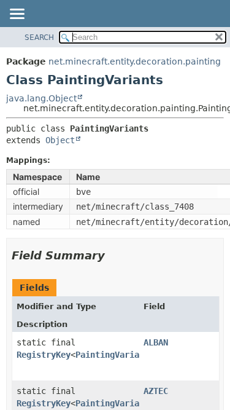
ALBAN (156, 342)
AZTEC (156, 391)
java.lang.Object (41, 98)
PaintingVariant (112, 355)
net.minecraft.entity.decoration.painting (134, 61)
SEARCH (39, 37)
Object (60, 140)
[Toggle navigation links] (16, 14)
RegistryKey (44, 355)
